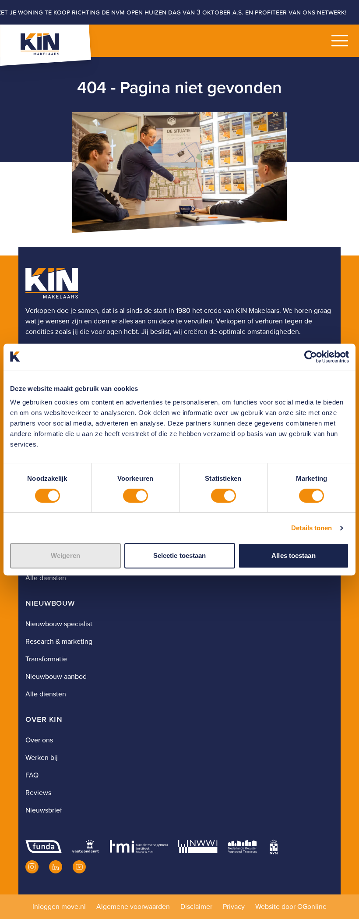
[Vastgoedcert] (85, 846)
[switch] (135, 496)
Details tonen (311, 528)
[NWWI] (197, 846)
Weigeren (65, 555)
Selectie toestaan (179, 555)
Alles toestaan (293, 555)
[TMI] (139, 846)
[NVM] (273, 846)
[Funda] (43, 846)
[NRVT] (242, 846)
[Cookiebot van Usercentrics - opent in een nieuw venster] (310, 356)
